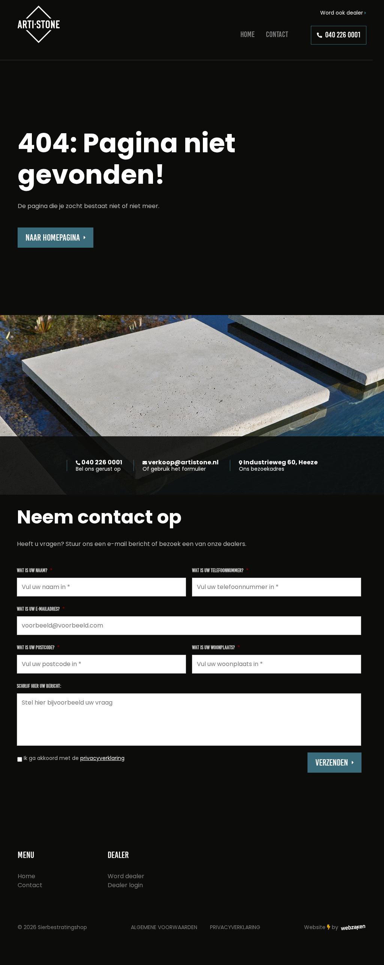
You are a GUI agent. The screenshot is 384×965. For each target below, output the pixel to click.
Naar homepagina (53, 237)
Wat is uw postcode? (38, 647)
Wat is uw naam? (34, 570)
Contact (277, 34)
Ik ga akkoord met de (74, 758)
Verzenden (331, 762)
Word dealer (126, 876)
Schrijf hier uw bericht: (39, 686)
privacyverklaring (102, 758)
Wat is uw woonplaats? (216, 647)
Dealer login (125, 885)
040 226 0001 (342, 34)
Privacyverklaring (235, 927)
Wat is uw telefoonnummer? (220, 570)
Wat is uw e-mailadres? (40, 609)
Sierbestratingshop (62, 927)
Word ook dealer (342, 12)
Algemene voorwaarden (164, 927)
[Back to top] (370, 951)
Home (247, 34)
